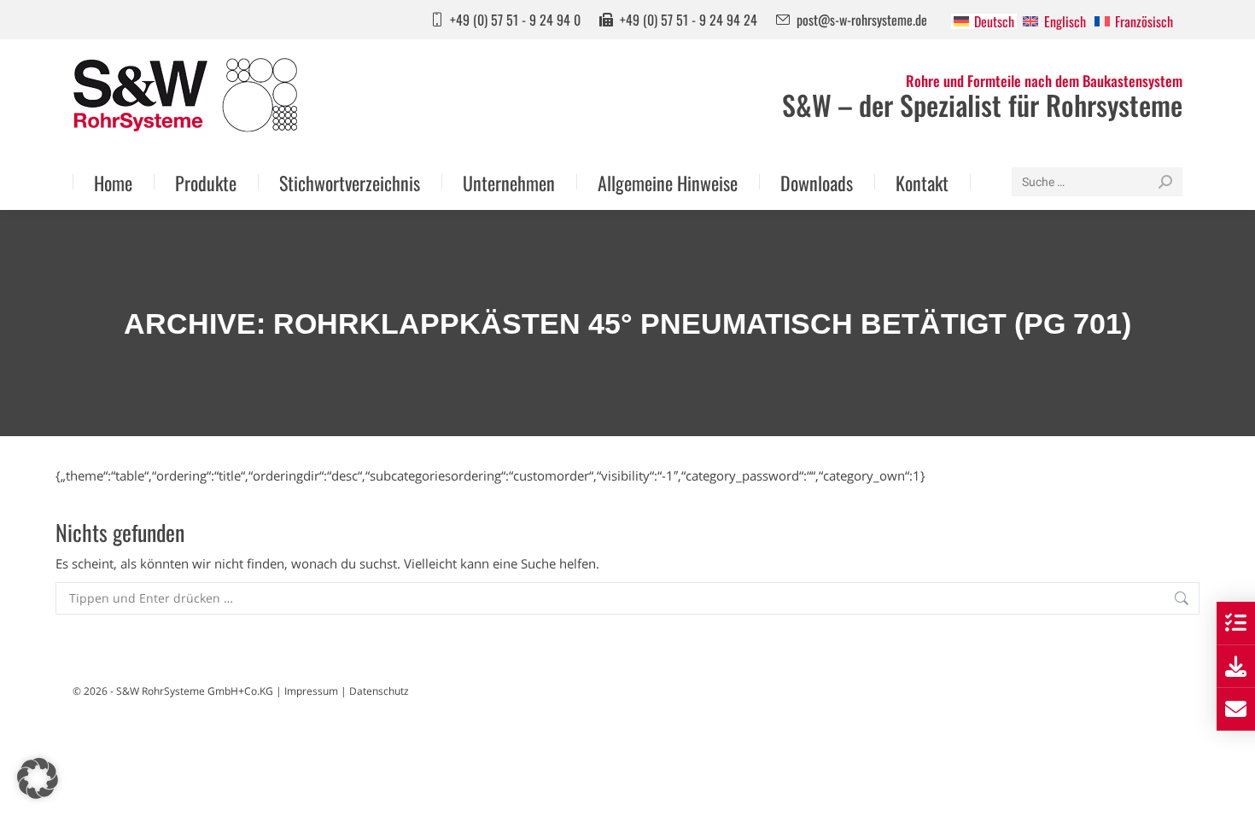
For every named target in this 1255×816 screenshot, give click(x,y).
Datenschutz (379, 691)
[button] (37, 778)
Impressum (311, 691)
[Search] (1165, 181)
